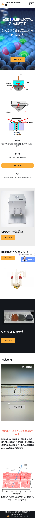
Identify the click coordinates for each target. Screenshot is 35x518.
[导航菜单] (31, 3)
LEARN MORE (17, 59)
